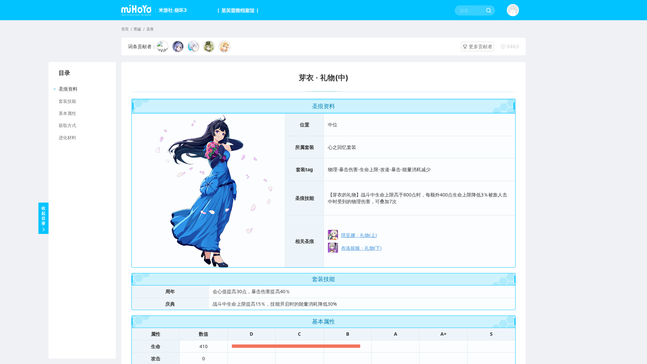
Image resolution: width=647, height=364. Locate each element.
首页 (125, 29)
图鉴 (137, 29)
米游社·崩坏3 (173, 10)
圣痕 (150, 29)
